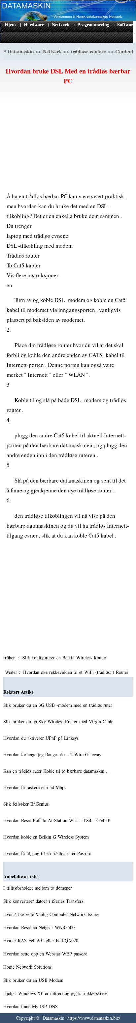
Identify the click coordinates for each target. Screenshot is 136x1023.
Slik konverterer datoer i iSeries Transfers (44, 901)
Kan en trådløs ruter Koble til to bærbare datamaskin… (56, 771)
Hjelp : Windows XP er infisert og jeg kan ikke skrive (56, 993)
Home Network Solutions (28, 967)
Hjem (10, 24)
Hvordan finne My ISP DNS (31, 1006)
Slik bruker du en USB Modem (34, 980)
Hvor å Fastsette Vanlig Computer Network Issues (51, 914)
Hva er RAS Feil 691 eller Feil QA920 (41, 940)
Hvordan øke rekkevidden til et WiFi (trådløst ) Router (76, 672)
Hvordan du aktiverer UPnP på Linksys (41, 738)
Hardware (34, 24)
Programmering (93, 24)
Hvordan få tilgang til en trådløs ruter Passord (48, 853)
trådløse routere (88, 51)
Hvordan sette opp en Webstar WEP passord (46, 954)
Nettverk (60, 24)
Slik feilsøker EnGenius (26, 804)
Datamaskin (21, 51)
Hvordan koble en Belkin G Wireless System (46, 837)
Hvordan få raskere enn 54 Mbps (35, 787)
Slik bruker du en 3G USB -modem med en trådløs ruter (58, 705)
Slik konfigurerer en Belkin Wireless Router (65, 657)
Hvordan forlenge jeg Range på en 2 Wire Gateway (53, 754)
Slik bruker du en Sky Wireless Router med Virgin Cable (59, 721)
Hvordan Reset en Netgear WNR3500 (39, 927)
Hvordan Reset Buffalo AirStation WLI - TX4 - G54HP (57, 820)
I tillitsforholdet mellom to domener (38, 888)
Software (126, 24)
